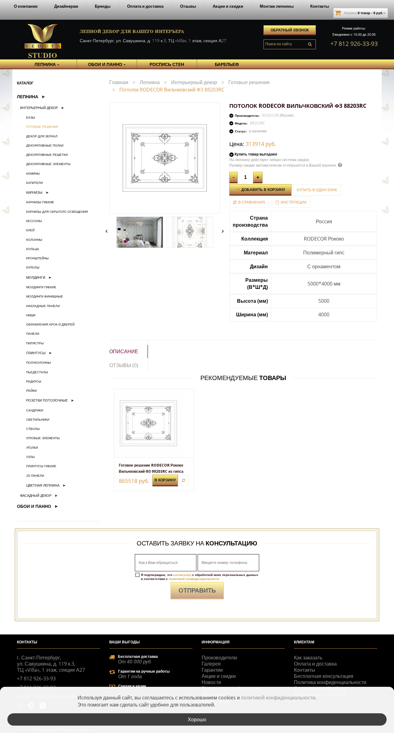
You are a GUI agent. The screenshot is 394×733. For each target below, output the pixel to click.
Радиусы (33, 381)
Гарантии (212, 669)
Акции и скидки (228, 6)
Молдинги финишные (44, 296)
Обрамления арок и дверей (50, 324)
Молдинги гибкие (41, 287)
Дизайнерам (66, 6)
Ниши (30, 315)
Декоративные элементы (48, 164)
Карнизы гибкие (40, 202)
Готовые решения (42, 126)
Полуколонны (38, 362)
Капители (34, 182)
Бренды (103, 6)
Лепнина (27, 96)
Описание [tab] (123, 351)
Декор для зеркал (42, 136)
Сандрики (34, 410)
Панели (32, 333)
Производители (219, 657)
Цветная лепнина (42, 485)
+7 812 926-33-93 (354, 43)
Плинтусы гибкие (41, 466)
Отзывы (188, 6)
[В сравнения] (183, 480)
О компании (26, 6)
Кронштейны (37, 258)
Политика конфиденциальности (330, 682)
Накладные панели (43, 306)
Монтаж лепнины (277, 6)
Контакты (319, 6)
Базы (30, 117)
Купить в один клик (317, 189)
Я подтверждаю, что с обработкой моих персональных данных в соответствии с (199, 577)
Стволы (33, 429)
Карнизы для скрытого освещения (57, 211)
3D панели (35, 475)
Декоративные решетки (47, 154)
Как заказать (308, 657)
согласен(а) (182, 575)
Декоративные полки (44, 145)
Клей (30, 230)
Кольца (32, 249)
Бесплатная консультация (323, 676)
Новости (211, 682)
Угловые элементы (43, 438)
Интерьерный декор (39, 107)
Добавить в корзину (262, 189)
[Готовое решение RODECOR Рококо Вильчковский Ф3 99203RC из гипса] (154, 423)
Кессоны (34, 221)
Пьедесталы (37, 372)
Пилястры (35, 343)
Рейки (31, 390)
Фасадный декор (35, 495)
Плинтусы (36, 352)
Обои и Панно (34, 506)
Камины (33, 173)
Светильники (37, 419)
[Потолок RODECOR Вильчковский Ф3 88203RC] (139, 232)
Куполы (32, 267)
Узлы (30, 457)
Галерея (211, 663)
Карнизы (34, 192)
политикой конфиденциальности (194, 579)
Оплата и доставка (145, 6)
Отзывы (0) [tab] (123, 365)
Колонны (34, 239)
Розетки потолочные (47, 400)
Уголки (32, 447)
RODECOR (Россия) (278, 115)
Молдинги (35, 277)
